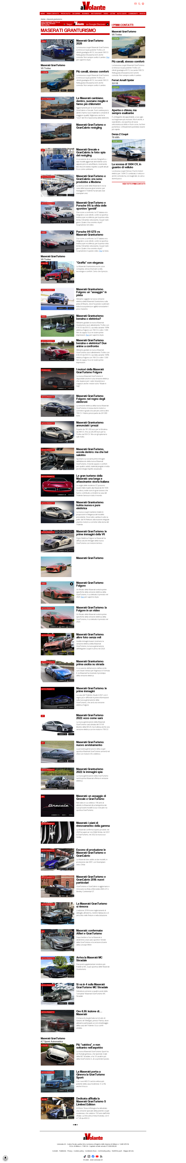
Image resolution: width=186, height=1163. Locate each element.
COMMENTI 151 (54, 626)
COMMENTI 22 (62, 1117)
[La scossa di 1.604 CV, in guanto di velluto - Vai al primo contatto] (128, 161)
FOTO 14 (70, 308)
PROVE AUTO (65, 13)
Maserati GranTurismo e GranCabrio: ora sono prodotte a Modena (91, 179)
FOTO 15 (70, 521)
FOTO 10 (70, 495)
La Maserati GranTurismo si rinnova (91, 905)
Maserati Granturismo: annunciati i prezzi (90, 424)
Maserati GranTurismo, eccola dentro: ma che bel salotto (92, 452)
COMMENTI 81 (54, 90)
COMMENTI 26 (62, 168)
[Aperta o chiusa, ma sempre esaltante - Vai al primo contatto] (128, 107)
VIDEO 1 (63, 90)
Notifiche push (117, 1151)
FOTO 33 (141, 159)
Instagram (89, 1156)
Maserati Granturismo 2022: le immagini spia (89, 770)
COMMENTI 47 (62, 1063)
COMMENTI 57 (69, 949)
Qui (107, 57)
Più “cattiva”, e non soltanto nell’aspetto (89, 1046)
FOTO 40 (70, 1063)
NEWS (43, 13)
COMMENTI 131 (132, 159)
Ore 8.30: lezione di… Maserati (89, 1013)
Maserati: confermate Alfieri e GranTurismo (89, 932)
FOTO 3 (71, 707)
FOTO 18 (70, 195)
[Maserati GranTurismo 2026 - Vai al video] (57, 50)
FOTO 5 (71, 221)
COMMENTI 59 (62, 707)
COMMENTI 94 (62, 281)
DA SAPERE (76, 13)
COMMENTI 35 (62, 761)
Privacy (69, 1151)
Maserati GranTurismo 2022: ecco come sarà (89, 716)
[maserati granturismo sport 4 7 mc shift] (57, 1065)
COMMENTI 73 (62, 521)
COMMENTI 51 (62, 680)
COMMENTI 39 (62, 922)
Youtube (97, 1156)
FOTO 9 (71, 550)
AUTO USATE (121, 13)
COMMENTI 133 (54, 359)
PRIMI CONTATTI (53, 13)
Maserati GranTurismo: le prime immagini (91, 690)
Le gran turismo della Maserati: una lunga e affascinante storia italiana (92, 478)
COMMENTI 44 (62, 1003)
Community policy (104, 1151)
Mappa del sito (128, 1151)
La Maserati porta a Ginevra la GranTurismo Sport (90, 1074)
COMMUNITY (133, 13)
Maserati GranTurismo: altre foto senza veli (90, 636)
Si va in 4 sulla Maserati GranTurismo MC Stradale (92, 986)
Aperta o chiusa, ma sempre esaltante (124, 111)
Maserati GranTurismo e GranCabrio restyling (91, 126)
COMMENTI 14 (62, 976)
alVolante (93, 6)
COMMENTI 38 (62, 441)
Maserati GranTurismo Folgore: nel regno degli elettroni (90, 399)
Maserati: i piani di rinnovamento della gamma (93, 824)
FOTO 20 (70, 90)
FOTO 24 (70, 896)
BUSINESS (85, 13)
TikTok (85, 1156)
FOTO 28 (70, 976)
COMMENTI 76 (62, 468)
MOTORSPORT (96, 13)
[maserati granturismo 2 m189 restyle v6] (57, 81)
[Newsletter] (135, 4)
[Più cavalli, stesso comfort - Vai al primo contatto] (128, 58)
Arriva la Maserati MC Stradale (89, 959)
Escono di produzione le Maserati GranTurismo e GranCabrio (91, 852)
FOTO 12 (70, 388)
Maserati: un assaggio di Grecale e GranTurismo (91, 797)
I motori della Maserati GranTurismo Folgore (90, 371)
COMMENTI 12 (62, 388)
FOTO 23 (70, 468)
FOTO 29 (141, 105)
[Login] (143, 4)
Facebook (93, 1156)
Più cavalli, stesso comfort (92, 71)
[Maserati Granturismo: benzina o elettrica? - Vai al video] (57, 325)
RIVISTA (142, 13)
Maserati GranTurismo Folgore (89, 584)
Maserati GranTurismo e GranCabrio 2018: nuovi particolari (91, 879)
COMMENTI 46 (133, 105)
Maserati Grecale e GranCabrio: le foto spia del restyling (90, 152)
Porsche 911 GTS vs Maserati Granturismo (89, 233)
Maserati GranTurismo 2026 (89, 42)
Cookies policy (79, 1151)
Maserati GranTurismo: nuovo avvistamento (90, 743)
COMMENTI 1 (69, 59)
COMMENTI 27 (54, 896)
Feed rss (101, 1156)
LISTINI (112, 13)
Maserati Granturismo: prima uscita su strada (90, 663)
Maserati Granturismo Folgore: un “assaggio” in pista (91, 292)
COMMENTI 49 (62, 550)
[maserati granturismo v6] (57, 272)
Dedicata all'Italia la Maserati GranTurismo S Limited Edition (91, 1101)
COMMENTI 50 (62, 117)
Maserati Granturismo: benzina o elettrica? (90, 317)
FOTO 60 (70, 281)
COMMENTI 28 (62, 495)
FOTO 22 (70, 359)
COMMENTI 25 (62, 308)
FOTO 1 (71, 734)
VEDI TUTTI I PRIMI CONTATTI (133, 184)
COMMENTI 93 (62, 734)
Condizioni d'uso (91, 1151)
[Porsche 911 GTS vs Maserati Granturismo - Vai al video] (57, 241)
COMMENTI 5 (62, 1030)
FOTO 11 (70, 626)
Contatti (55, 1151)
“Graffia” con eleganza (89, 262)
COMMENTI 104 (61, 415)
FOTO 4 (71, 168)
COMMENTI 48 (62, 653)
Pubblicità (62, 1151)
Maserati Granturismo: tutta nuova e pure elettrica (90, 505)
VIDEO (106, 13)
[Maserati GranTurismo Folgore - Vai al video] (57, 603)
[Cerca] (139, 4)
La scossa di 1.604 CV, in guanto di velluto (126, 165)
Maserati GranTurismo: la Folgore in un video (91, 609)
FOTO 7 (71, 1117)
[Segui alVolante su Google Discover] (75, 23)
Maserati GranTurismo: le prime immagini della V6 (91, 533)
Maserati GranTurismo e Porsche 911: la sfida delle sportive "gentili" (91, 205)
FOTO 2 (71, 653)
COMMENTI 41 (62, 195)
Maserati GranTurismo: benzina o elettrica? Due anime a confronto (91, 343)
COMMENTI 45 (62, 788)
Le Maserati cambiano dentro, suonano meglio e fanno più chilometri (92, 101)
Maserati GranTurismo (89, 558)
